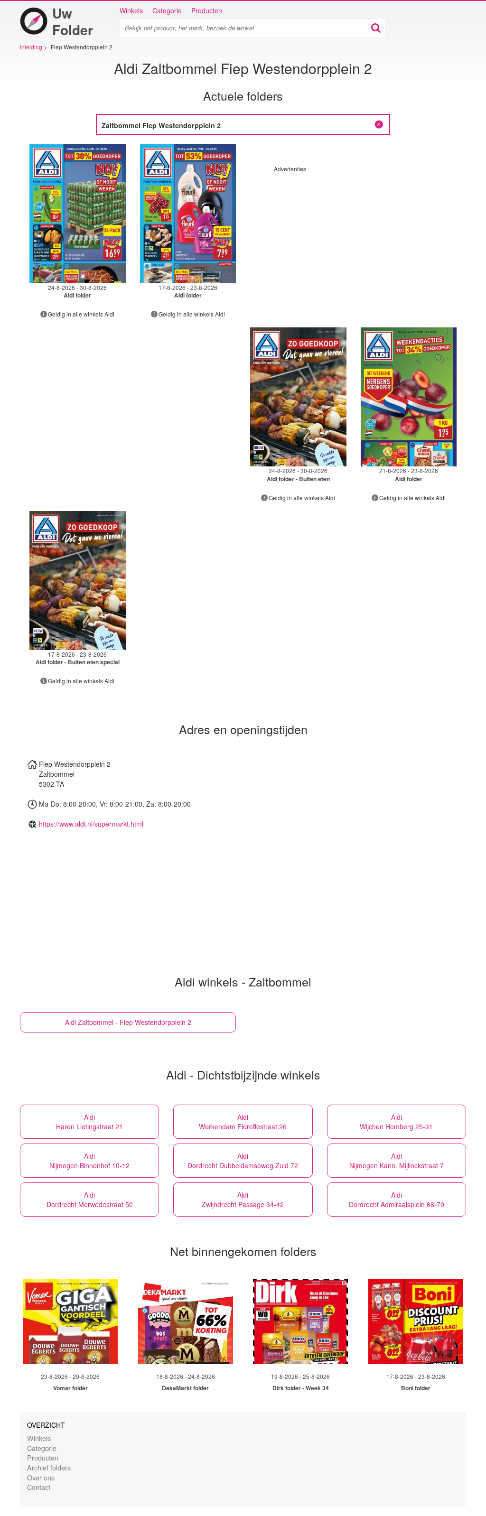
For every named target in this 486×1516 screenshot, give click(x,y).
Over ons (41, 1477)
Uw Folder (72, 21)
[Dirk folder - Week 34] (300, 1321)
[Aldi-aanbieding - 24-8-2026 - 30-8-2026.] (77, 213)
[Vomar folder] (70, 1321)
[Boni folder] (415, 1321)
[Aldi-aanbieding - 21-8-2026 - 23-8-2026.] (409, 396)
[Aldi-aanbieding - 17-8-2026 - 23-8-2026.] (188, 213)
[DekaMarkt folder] (185, 1321)
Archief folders (49, 1467)
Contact (38, 1487)
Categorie (167, 10)
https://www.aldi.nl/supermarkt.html (91, 823)
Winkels (131, 10)
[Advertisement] (353, 239)
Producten (206, 10)
